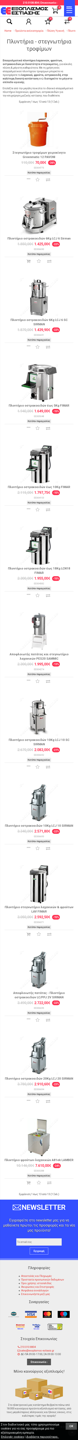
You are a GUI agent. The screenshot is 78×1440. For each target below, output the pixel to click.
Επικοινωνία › (48, 2)
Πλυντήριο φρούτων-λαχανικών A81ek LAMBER (39, 1160)
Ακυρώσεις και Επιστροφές (37, 1286)
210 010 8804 (28, 1347)
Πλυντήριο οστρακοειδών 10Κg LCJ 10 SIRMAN (39, 825)
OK (71, 1426)
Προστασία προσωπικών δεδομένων (42, 1279)
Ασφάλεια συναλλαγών (35, 1290)
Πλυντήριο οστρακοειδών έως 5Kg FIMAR (39, 405)
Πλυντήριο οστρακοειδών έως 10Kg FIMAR (39, 487)
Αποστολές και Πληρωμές (36, 1276)
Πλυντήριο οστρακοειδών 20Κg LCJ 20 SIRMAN (39, 1078)
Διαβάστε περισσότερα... (42, 1437)
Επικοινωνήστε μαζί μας (35, 1294)
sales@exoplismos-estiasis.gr (37, 1350)
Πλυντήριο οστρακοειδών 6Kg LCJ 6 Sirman (39, 238)
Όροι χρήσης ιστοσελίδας (36, 1283)
